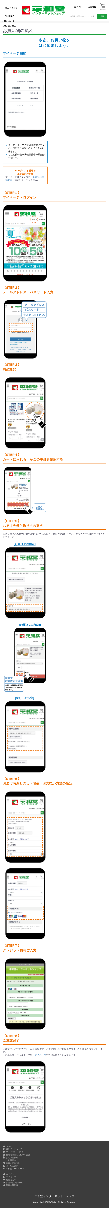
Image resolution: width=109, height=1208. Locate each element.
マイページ (40, 1055)
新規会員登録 (11, 1185)
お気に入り (10, 1180)
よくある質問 (11, 1166)
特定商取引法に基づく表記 (17, 1155)
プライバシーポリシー (15, 1152)
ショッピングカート (14, 1182)
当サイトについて (13, 1149)
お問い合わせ (11, 1157)
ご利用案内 (10, 1160)
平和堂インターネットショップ (54, 1196)
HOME (8, 1146)
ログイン (9, 1174)
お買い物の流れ (12, 1163)
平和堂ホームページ (14, 1168)
